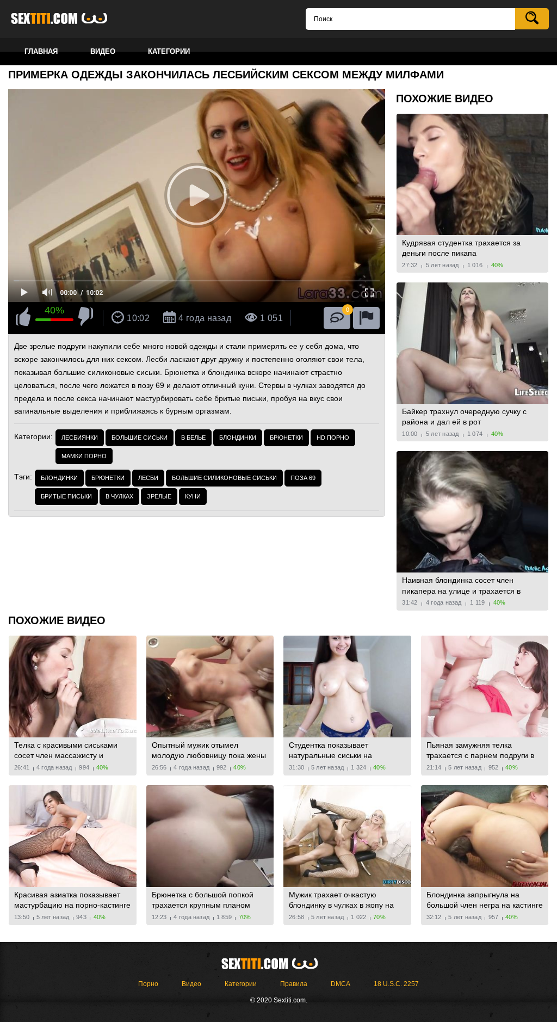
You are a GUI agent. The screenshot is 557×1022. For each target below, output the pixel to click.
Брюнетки (286, 437)
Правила (293, 984)
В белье (193, 437)
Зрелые (159, 496)
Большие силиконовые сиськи (224, 478)
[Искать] (532, 18)
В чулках (119, 496)
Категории (241, 984)
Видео (191, 984)
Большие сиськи (140, 437)
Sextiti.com (68, 19)
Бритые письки (66, 496)
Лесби (148, 478)
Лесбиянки (79, 437)
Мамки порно (84, 456)
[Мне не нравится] (85, 318)
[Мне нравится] (23, 318)
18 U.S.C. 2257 (396, 984)
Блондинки (237, 437)
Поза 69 (302, 478)
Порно (148, 984)
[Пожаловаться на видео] (366, 318)
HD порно (333, 437)
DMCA (340, 984)
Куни (193, 496)
